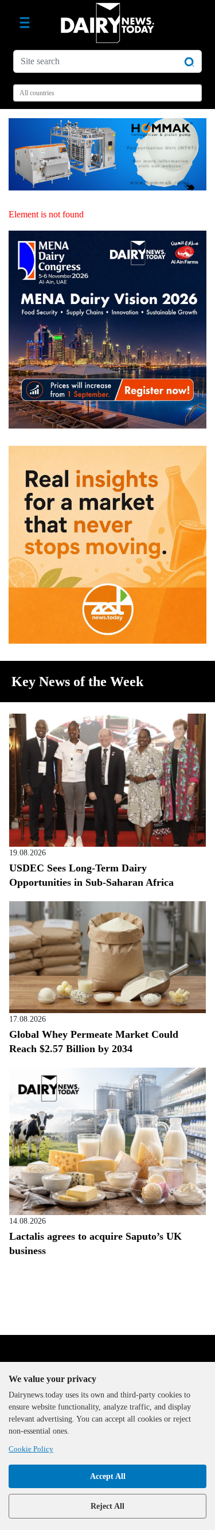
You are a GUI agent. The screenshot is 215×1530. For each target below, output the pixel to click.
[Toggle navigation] (25, 22)
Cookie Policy (31, 1449)
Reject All (107, 1506)
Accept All (108, 1476)
